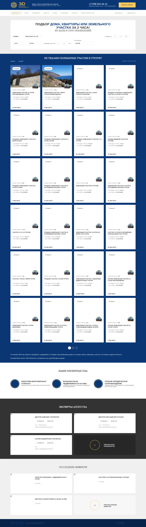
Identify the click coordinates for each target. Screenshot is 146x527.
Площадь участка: (49, 43)
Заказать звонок (127, 5)
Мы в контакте (12, 523)
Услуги (26, 13)
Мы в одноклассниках (17, 523)
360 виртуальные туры (87, 13)
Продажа (16, 68)
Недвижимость (16, 13)
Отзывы (54, 13)
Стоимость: (108, 36)
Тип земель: (78, 40)
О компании (64, 13)
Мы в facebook (21, 523)
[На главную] (19, 4)
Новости (46, 13)
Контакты (75, 13)
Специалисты (36, 13)
